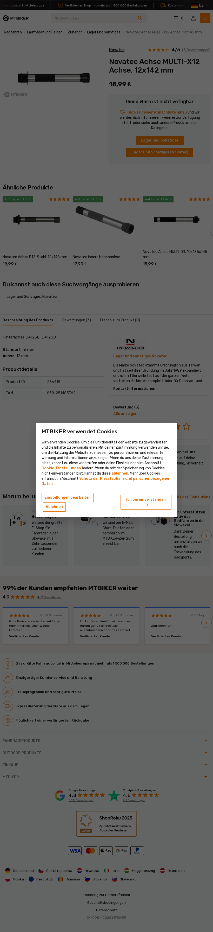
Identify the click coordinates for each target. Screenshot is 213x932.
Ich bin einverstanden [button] (146, 502)
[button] (119, 473)
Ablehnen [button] (54, 507)
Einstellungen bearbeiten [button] (67, 497)
